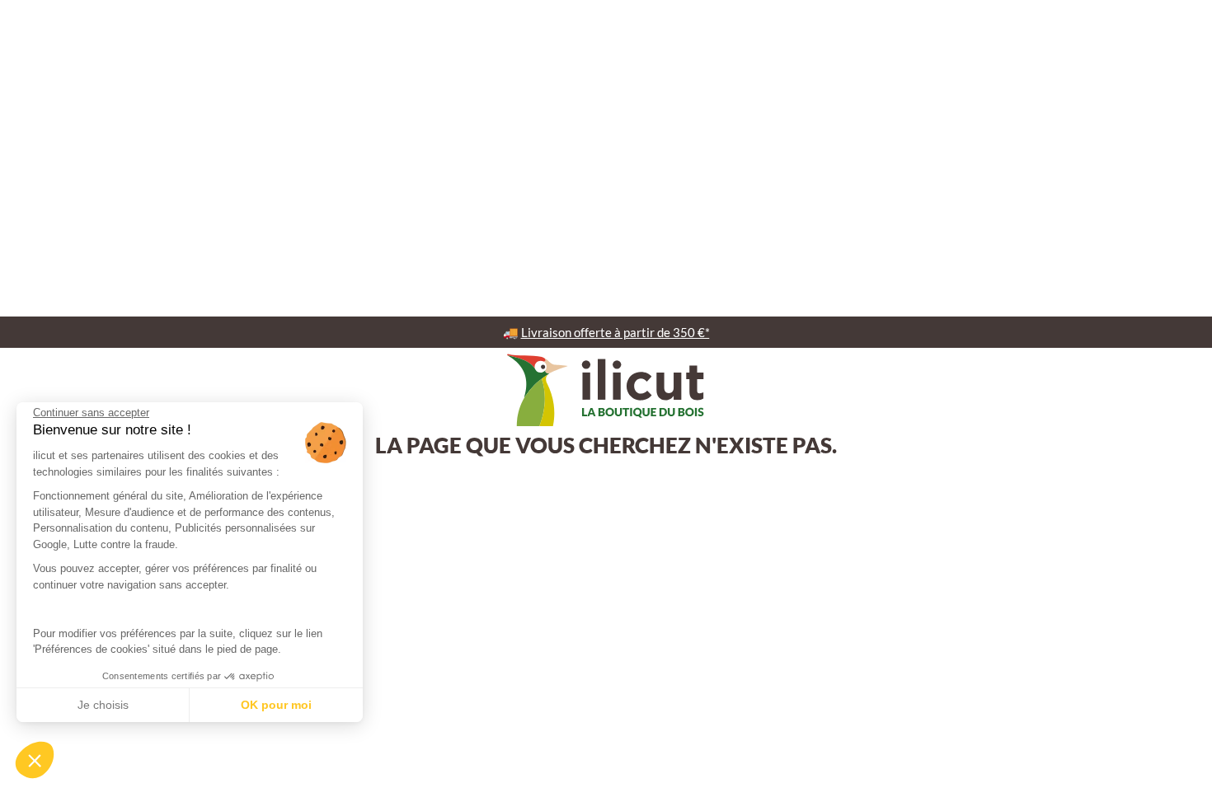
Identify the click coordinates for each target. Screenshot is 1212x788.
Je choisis (103, 704)
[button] (34, 760)
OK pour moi (276, 704)
